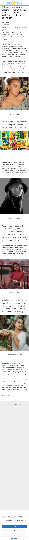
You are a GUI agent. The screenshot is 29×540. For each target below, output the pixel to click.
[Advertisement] (14, 468)
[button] (26, 512)
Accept (14, 526)
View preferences (14, 534)
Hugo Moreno (6, 22)
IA (5, 395)
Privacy (15, 538)
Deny (14, 530)
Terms (12, 538)
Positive (9, 395)
